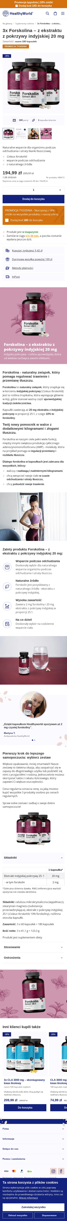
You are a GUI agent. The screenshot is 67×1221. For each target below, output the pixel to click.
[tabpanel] (33, 905)
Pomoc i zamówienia (14, 1166)
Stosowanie (12, 955)
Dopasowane (49, 1215)
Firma (6, 1136)
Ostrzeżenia (12, 966)
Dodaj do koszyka (34, 205)
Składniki (10, 865)
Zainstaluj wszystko (33, 1207)
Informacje (8, 1146)
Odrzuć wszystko (17, 1215)
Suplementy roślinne (24, 23)
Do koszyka (25, 1115)
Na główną (7, 23)
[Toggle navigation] (62, 13)
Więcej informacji (28, 1197)
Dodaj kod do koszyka (35, 5)
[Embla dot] (32, 748)
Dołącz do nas (10, 1156)
